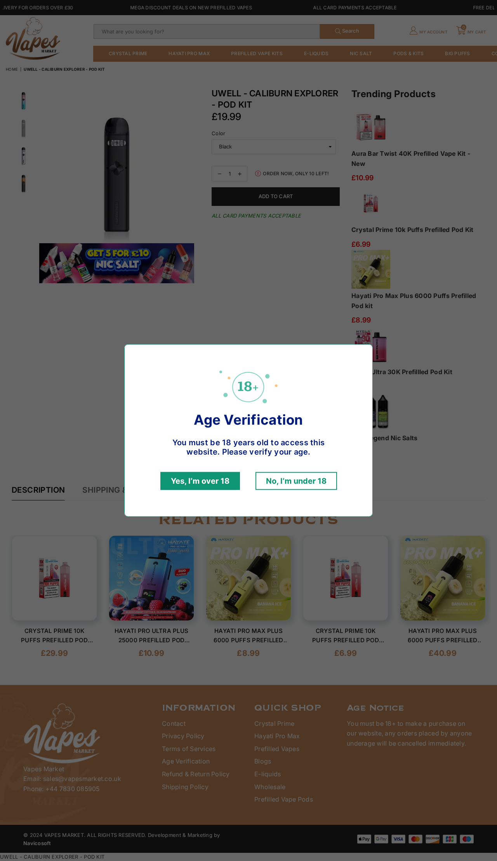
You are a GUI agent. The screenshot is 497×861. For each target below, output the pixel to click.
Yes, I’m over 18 (200, 481)
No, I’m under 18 (296, 481)
